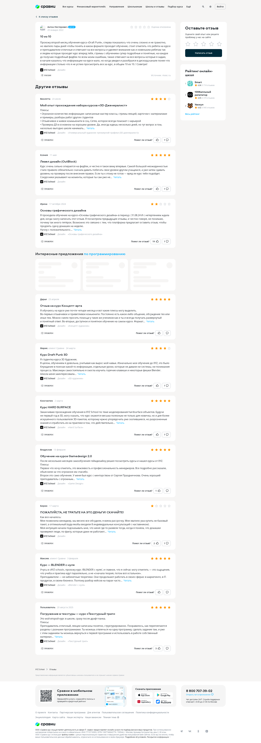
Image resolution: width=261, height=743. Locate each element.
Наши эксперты (75, 717)
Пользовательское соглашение (118, 712)
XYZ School (40, 669)
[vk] (189, 731)
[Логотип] (105, 724)
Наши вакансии (93, 717)
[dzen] (206, 731)
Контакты (53, 712)
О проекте (40, 712)
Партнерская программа (72, 712)
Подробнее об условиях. (136, 737)
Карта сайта (58, 717)
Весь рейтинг (192, 114)
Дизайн (61, 132)
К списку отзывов (48, 16)
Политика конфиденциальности (152, 712)
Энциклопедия (43, 717)
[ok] (198, 731)
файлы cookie (68, 734)
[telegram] (181, 731)
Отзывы (52, 669)
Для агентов (93, 712)
